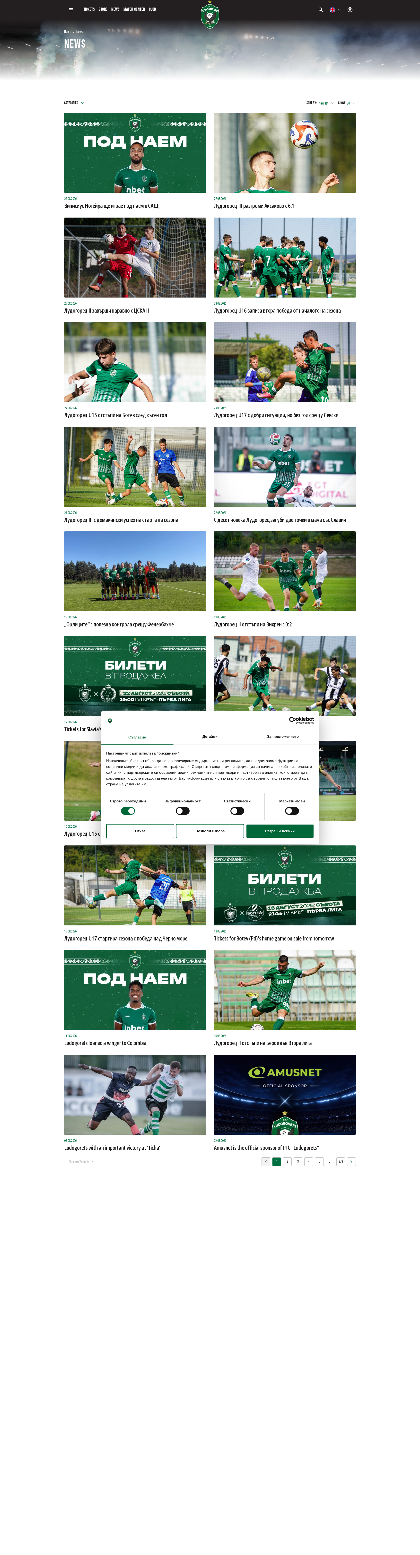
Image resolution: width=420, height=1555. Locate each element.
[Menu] (71, 10)
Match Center (134, 10)
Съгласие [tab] (137, 737)
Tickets (89, 10)
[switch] (183, 811)
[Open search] (321, 10)
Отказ (140, 831)
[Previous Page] (351, 1162)
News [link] (79, 31)
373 (341, 1162)
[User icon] (350, 10)
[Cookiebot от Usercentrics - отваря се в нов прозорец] (292, 720)
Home (67, 31)
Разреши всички (280, 831)
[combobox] (335, 10)
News (115, 10)
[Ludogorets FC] (210, 14)
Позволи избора (210, 831)
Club (152, 10)
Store (103, 10)
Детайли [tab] (210, 736)
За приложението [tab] (283, 736)
